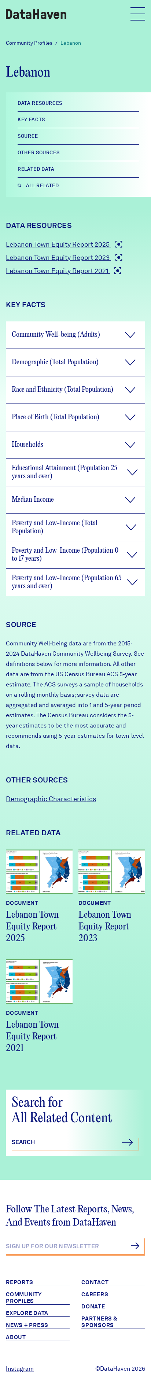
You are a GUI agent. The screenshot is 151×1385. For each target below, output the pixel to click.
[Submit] (135, 1245)
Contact (94, 1282)
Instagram (20, 1368)
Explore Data (27, 1313)
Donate (93, 1306)
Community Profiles (29, 43)
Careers (94, 1294)
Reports (19, 1282)
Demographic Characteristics (51, 799)
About (16, 1337)
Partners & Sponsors (99, 1322)
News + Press (27, 1325)
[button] (75, 335)
